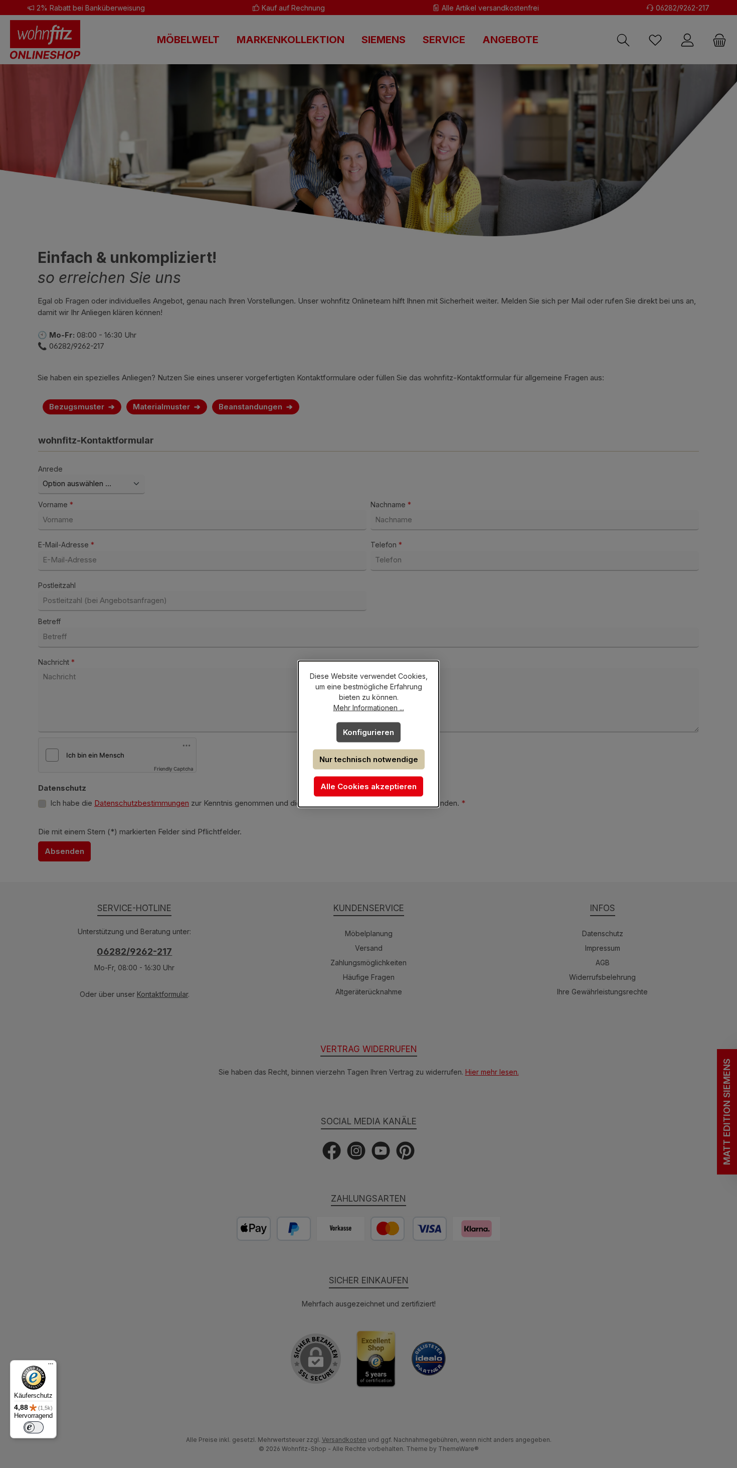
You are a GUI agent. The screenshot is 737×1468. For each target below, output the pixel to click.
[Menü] (51, 1366)
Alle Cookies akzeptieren (368, 786)
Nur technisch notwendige (368, 759)
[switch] (34, 1427)
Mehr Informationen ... (368, 707)
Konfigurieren (368, 732)
